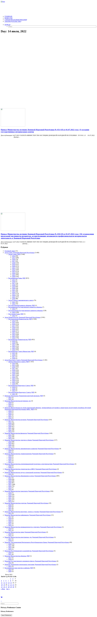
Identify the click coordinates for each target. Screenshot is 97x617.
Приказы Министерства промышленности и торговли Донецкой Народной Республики (33, 527)
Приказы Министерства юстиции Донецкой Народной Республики (26, 419)
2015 (13, 258)
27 (6, 587)
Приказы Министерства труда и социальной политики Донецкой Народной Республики (33, 472)
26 (4, 587)
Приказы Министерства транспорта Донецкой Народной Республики (27, 491)
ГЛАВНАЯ (8, 16)
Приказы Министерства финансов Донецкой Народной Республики (27, 433)
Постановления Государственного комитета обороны (25, 310)
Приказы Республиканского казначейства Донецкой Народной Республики (29, 551)
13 (6, 583)
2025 (13, 275)
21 (8, 585)
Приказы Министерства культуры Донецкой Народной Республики (26, 503)
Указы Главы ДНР (14, 254)
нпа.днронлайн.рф (28, 592)
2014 (13, 256)
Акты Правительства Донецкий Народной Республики (22, 317)
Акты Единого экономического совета (20, 300)
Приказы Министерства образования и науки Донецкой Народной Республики (30, 476)
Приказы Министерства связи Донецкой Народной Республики (25, 532)
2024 (13, 273)
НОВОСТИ (8, 18)
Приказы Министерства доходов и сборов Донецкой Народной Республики (29, 440)
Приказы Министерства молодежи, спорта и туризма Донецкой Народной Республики (33, 511)
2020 (13, 266)
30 (13, 587)
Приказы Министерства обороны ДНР (17, 556)
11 (1, 583)
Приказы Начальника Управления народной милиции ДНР (24, 396)
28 (8, 587)
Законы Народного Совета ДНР (18, 361)
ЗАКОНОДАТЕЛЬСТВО (13, 21)
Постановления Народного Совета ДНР (21, 392)
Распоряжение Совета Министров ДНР (21, 351)
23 (13, 585)
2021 (13, 268)
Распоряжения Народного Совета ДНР (20, 385)
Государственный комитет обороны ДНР (21, 305)
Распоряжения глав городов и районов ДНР (19, 568)
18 (2, 585)
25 (2, 587)
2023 (13, 271)
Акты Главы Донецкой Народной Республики (19, 252)
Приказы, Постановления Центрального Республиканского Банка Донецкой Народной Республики (37, 542)
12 (4, 583)
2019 (13, 264)
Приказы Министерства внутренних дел (18, 401)
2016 (13, 259)
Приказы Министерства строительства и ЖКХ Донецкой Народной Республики (31, 469)
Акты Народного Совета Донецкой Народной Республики (23, 360)
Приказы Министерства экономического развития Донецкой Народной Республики (32, 448)
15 (11, 583)
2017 (13, 261)
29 (11, 587)
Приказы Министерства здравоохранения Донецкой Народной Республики (29, 454)
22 (11, 585)
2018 (13, 263)
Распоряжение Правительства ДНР (19, 339)
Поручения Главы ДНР (15, 314)
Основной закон (10, 251)
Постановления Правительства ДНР (20, 319)
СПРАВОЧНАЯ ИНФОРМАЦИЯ (16, 20)
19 (4, 585)
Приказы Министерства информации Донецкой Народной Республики (28, 515)
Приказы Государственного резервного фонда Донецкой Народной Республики (30, 561)
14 (8, 583)
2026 (13, 276)
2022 (13, 269)
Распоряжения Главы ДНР (16, 278)
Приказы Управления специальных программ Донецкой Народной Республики (30, 564)
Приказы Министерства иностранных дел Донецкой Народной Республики (29, 537)
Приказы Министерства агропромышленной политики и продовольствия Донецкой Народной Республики (39, 464)
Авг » (8, 589)
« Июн (3, 589)
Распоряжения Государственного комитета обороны (25, 307)
